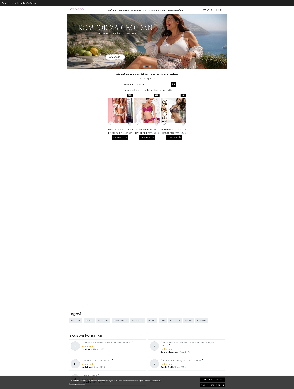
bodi (163, 320)
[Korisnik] (208, 10)
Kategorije (124, 10)
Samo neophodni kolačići (212, 385)
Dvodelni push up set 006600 (173, 129)
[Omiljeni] (204, 10)
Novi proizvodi (138, 10)
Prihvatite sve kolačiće (213, 380)
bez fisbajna (137, 320)
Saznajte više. (155, 381)
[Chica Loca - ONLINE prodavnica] (83, 10)
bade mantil (103, 320)
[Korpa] (212, 10)
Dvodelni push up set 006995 (147, 129)
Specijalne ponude (157, 10)
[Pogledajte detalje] (110, 123)
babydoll (89, 320)
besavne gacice (120, 320)
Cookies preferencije (77, 384)
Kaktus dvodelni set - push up (120, 129)
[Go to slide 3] (150, 66)
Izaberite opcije (120, 137)
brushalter (201, 320)
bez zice (152, 320)
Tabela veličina (175, 10)
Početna (112, 10)
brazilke (188, 320)
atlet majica (75, 320)
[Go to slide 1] (144, 66)
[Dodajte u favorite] (129, 124)
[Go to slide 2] (147, 66)
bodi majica (175, 320)
